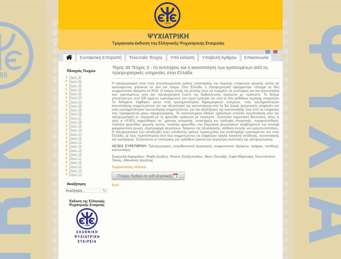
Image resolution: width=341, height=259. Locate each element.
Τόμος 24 (75, 130)
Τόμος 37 (75, 77)
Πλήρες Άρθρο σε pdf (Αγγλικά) (145, 176)
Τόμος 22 (75, 138)
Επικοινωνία (256, 57)
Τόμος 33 (75, 97)
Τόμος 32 (75, 93)
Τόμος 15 (75, 166)
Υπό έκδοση (182, 57)
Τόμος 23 (75, 134)
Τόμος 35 (75, 85)
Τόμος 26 (75, 122)
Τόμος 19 (75, 150)
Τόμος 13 (75, 174)
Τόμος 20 (75, 146)
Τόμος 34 (75, 89)
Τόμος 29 (75, 110)
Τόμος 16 (75, 162)
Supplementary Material (129, 167)
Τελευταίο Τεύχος (146, 57)
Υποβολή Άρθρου (219, 57)
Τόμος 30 (75, 106)
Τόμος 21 (75, 142)
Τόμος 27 (75, 118)
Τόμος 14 (75, 170)
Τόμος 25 (75, 126)
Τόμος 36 (75, 81)
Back (115, 185)
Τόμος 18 (75, 154)
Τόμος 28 (75, 114)
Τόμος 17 (75, 158)
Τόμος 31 (75, 102)
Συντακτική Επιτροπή (101, 57)
